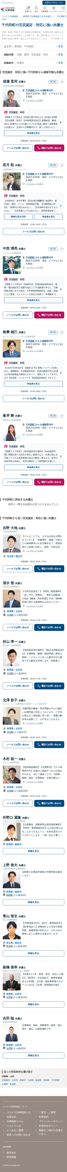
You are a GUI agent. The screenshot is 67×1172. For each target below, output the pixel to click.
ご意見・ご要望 (47, 1112)
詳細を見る (33, 851)
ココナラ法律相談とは (19, 1112)
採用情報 (11, 1157)
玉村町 (31, 1080)
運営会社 (11, 1152)
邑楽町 (13, 1084)
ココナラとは (14, 1125)
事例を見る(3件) (18, 216)
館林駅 (10, 895)
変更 (60, 46)
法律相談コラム (15, 1121)
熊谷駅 (10, 946)
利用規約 (43, 1116)
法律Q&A (11, 1116)
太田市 (19, 611)
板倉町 (39, 1080)
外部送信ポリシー (48, 1125)
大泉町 (5, 1084)
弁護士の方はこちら (54, 2)
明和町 (46, 1080)
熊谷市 (19, 556)
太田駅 (10, 615)
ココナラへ (9, 3)
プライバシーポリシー (51, 1121)
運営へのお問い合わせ (19, 1134)
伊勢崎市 (6, 1080)
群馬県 (10, 611)
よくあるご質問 (15, 1130)
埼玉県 (10, 556)
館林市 (18, 844)
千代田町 (30, 90)
